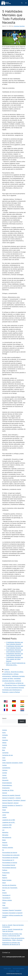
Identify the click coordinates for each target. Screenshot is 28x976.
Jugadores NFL (6, 827)
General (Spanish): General (10, 803)
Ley (3, 830)
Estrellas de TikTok (8, 790)
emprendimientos (7, 674)
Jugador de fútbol (7, 678)
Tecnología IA (6, 898)
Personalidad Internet (8, 865)
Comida (4, 773)
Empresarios (6, 788)
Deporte (6, 669)
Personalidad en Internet (9, 862)
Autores (4, 745)
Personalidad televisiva (9, 867)
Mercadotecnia (6, 837)
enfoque (15, 674)
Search (4, 718)
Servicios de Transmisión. (10, 887)
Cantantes (5, 752)
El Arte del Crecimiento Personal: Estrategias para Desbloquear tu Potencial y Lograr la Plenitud (13, 690)
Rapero (4, 875)
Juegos (4, 817)
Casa (3, 757)
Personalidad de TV (8, 860)
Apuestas (5, 740)
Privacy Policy (7, 968)
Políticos (4, 870)
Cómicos (4, 770)
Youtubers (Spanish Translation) (11, 910)
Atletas (4, 742)
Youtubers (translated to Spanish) (12, 913)
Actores (4, 730)
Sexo (3, 890)
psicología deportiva (8, 681)
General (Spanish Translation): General (13, 800)
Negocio (4, 842)
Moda (4, 840)
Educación (5, 780)
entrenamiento (6, 676)
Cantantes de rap (7, 755)
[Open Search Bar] (22, 3)
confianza (7, 672)
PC (3, 850)
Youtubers (5, 908)
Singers (4, 892)
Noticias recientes (7, 847)
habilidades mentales (18, 676)
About (17, 971)
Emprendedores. (7, 785)
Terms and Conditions (18, 968)
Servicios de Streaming (9, 885)
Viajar (4, 903)
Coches (4, 765)
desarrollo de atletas (17, 672)
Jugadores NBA (7, 825)
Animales (5, 735)
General (4, 793)
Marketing (5, 832)
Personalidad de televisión (10, 857)
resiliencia (18, 681)
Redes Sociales (6, 880)
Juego (4, 815)
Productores (6, 872)
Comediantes (6, 767)
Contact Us (12, 971)
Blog (3, 750)
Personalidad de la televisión (11, 855)
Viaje (3, 905)
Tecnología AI (6, 895)
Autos (4, 747)
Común (4, 775)
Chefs (4, 760)
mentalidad (17, 678)
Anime (4, 737)
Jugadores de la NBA (8, 820)
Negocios (5, 845)
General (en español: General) (11, 795)
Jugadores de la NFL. (8, 822)
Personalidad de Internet (9, 852)
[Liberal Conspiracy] (6, 3)
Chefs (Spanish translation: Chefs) (12, 762)
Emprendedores (7, 783)
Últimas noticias (7, 900)
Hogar (4, 810)
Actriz (4, 732)
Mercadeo (5, 835)
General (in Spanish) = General (11, 798)
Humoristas (5, 812)
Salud (4, 882)
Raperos (4, 877)
